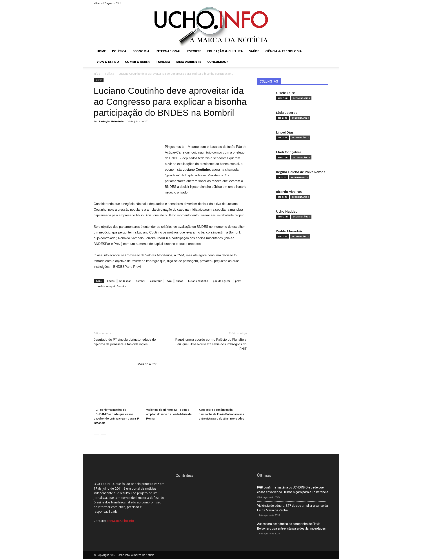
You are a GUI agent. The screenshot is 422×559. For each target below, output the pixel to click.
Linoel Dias (285, 132)
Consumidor (217, 62)
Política (119, 51)
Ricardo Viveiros (289, 192)
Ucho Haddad (287, 211)
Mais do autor (147, 364)
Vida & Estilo (108, 62)
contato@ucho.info (120, 521)
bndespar (125, 280)
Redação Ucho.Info (111, 121)
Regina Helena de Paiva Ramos (300, 172)
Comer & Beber (137, 62)
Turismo (163, 62)
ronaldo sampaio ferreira (111, 286)
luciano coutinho (198, 280)
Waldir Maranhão (289, 231)
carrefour (156, 280)
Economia (141, 51)
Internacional (168, 51)
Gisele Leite (285, 93)
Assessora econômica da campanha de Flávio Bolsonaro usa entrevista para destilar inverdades (221, 414)
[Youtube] (325, 3)
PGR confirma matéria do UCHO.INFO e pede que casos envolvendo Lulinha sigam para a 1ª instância (292, 490)
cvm (169, 280)
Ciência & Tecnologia (283, 51)
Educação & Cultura (225, 51)
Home (101, 51)
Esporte (194, 51)
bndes (111, 280)
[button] (323, 51)
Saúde (254, 51)
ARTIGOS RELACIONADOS (114, 364)
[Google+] (310, 3)
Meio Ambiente (188, 62)
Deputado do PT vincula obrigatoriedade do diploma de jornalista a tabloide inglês (125, 342)
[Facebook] (303, 3)
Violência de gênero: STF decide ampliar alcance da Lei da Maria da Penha (168, 414)
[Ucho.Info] (211, 26)
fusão (179, 280)
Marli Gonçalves (289, 152)
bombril (140, 280)
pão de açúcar (221, 280)
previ (238, 280)
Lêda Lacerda (286, 112)
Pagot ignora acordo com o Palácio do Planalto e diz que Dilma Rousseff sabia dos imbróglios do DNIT (211, 344)
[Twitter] (318, 3)
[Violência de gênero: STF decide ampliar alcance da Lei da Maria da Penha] (170, 389)
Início (97, 74)
